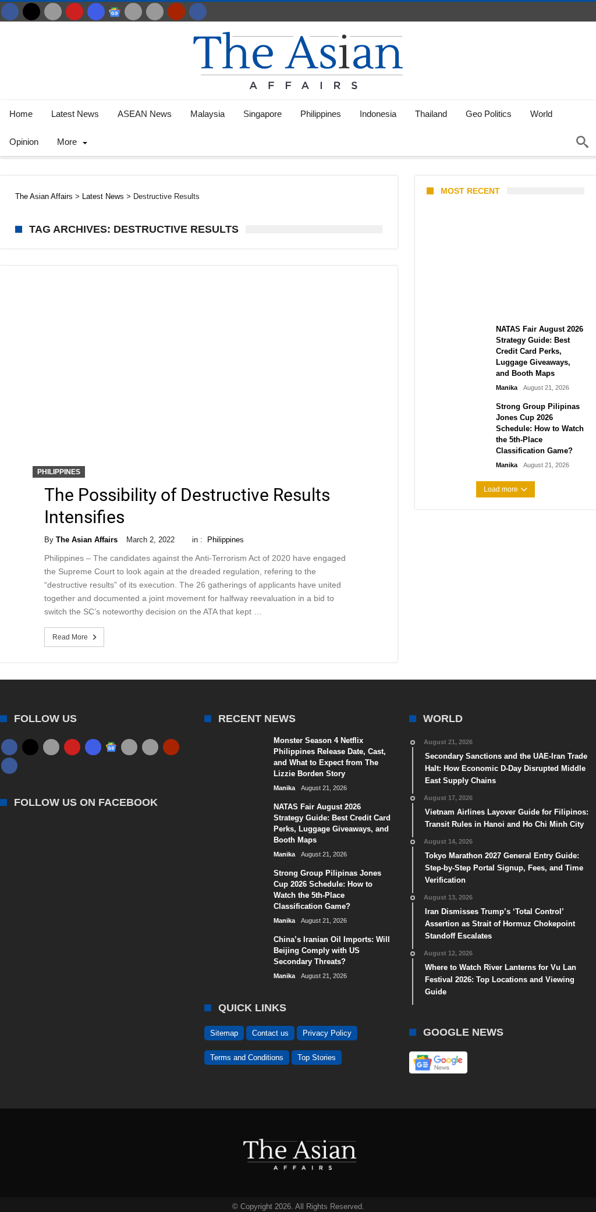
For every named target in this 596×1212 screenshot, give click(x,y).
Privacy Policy (327, 1033)
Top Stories (316, 1057)
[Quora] (176, 11)
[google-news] (115, 12)
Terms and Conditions (246, 1057)
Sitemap (224, 1033)
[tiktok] (133, 11)
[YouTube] (74, 11)
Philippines (58, 472)
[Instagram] (96, 11)
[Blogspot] (155, 11)
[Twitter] (31, 11)
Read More (70, 637)
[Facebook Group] (198, 11)
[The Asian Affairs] (298, 27)
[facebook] (10, 11)
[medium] (53, 11)
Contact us (270, 1033)
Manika (446, 303)
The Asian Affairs (87, 539)
